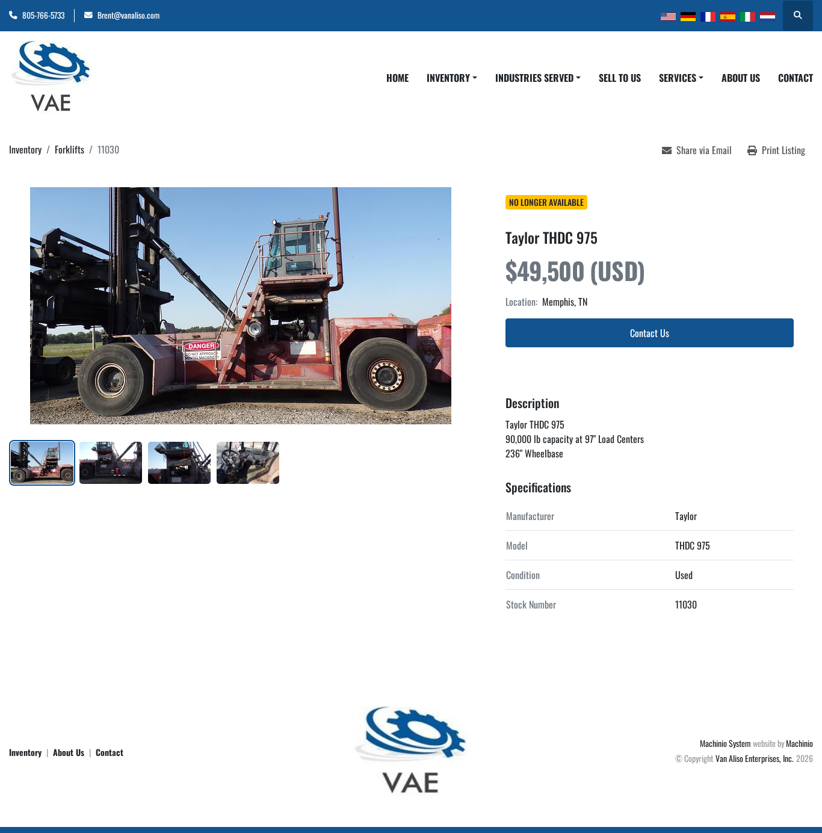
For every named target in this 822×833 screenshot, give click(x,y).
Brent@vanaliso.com (128, 15)
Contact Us (649, 333)
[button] (452, 77)
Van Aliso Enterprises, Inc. (754, 758)
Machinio (799, 743)
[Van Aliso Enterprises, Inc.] (411, 750)
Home (397, 77)
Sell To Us (620, 77)
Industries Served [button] (534, 77)
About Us (741, 77)
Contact (795, 77)
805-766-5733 (43, 15)
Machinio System (725, 743)
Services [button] (677, 77)
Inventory (448, 77)
